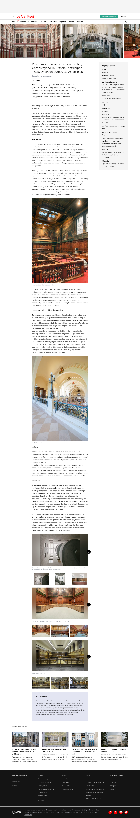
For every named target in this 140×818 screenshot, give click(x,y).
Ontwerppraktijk (43, 779)
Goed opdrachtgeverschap (95, 789)
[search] (126, 22)
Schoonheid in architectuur (95, 782)
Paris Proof (89, 779)
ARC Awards (66, 786)
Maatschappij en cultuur (46, 789)
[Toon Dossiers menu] (28, 22)
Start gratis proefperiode (109, 16)
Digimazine (65, 782)
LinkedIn (113, 782)
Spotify (112, 789)
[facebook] (110, 812)
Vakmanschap (90, 786)
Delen (38, 80)
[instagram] (115, 812)
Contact (14, 785)
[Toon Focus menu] (37, 22)
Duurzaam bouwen (44, 782)
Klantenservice (16, 782)
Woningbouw (42, 786)
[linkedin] (121, 812)
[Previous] (3, 41)
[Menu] (13, 16)
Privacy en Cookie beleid (83, 812)
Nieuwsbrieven (19, 775)
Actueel (41, 800)
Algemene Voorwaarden (64, 812)
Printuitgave (66, 779)
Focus (88, 775)
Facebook (113, 779)
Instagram (113, 786)
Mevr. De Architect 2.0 (93, 798)
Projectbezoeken (67, 789)
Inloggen (123, 16)
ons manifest (62, 810)
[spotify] (126, 812)
